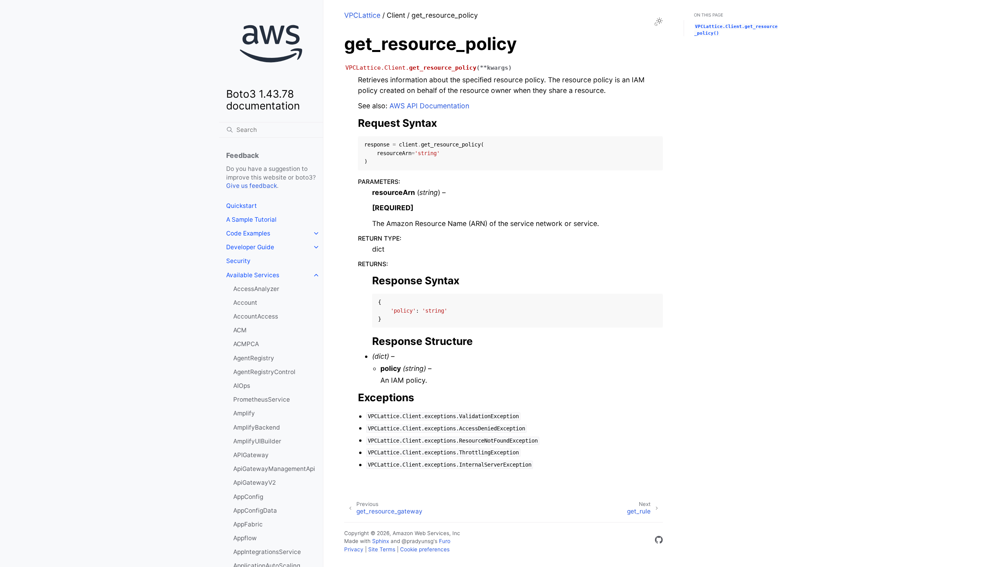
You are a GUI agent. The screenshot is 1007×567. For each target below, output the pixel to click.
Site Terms (381, 549)
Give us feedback (251, 185)
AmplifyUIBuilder (257, 441)
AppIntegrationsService (267, 552)
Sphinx (380, 541)
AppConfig (248, 496)
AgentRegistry (253, 358)
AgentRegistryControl (264, 372)
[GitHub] (659, 541)
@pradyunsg (417, 541)
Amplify (244, 413)
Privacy (353, 549)
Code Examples (248, 233)
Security (238, 261)
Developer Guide (250, 247)
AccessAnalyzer (256, 289)
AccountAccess (255, 316)
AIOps (241, 385)
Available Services (252, 275)
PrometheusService (261, 399)
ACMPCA (246, 344)
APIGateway (251, 455)
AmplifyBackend (256, 427)
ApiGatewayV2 (254, 482)
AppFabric (248, 524)
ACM (240, 330)
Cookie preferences (425, 549)
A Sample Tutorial (251, 219)
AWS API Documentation (429, 106)
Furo (444, 541)
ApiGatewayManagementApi (274, 468)
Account (245, 302)
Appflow (245, 538)
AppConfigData (255, 510)
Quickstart (241, 205)
